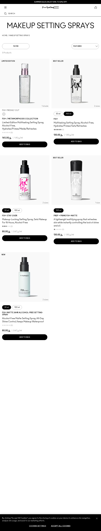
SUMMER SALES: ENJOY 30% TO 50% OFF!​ (50, 2)
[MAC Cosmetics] (50, 7)
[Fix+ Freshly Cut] (4, 114)
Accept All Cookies (60, 526)
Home (4, 35)
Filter (15, 46)
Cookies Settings (37, 526)
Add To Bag (24, 144)
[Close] (97, 518)
